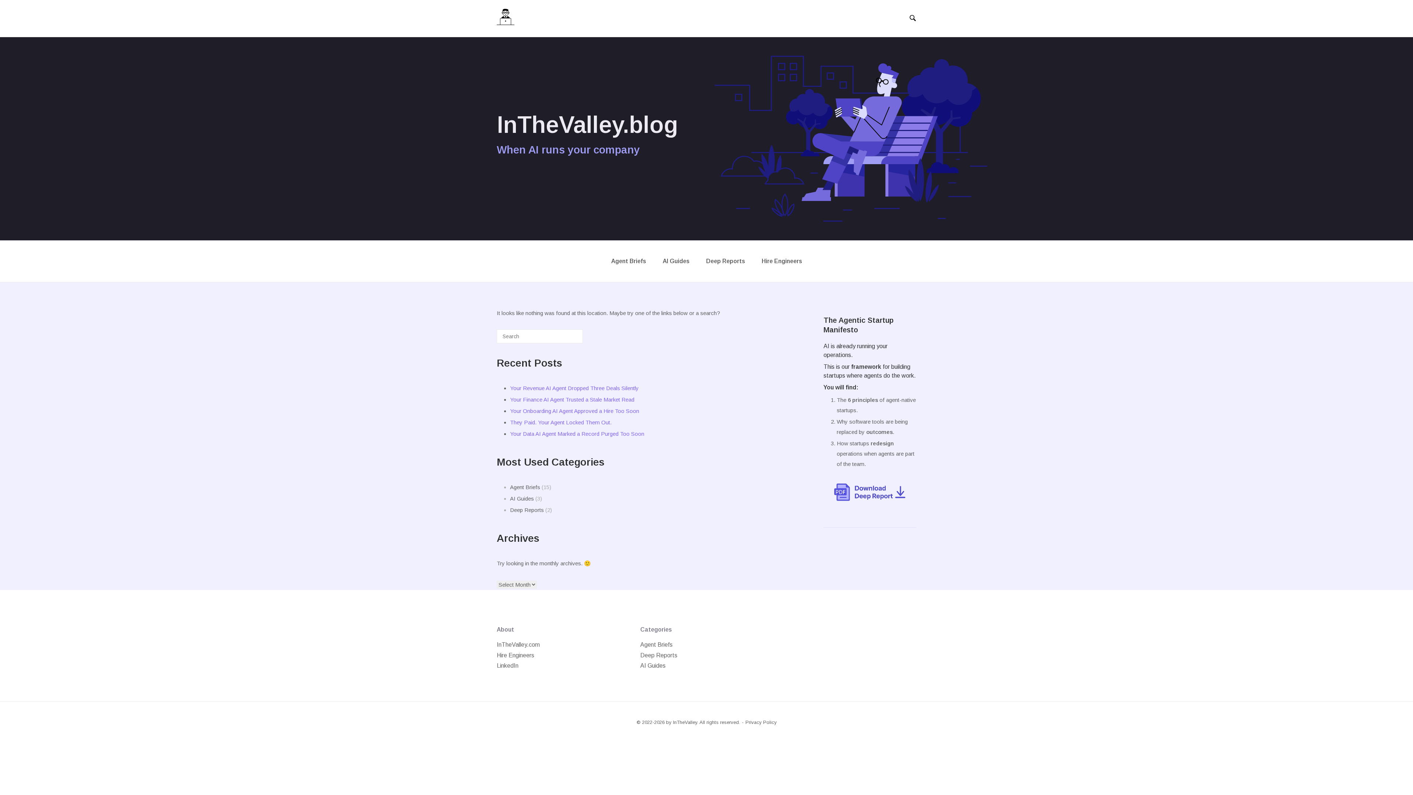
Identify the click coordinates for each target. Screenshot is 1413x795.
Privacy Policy (761, 722)
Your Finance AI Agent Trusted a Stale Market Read (572, 399)
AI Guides (676, 261)
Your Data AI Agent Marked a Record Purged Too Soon (577, 434)
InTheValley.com (518, 645)
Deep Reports (725, 261)
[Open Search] (912, 18)
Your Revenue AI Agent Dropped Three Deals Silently (574, 388)
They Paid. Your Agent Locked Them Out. (561, 422)
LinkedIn (507, 665)
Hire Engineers (782, 261)
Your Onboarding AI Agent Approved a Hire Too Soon (574, 411)
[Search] (566, 339)
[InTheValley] (505, 18)
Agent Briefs (628, 261)
